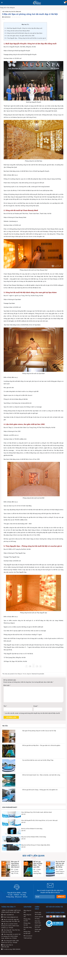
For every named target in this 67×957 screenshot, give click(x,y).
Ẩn (28, 24)
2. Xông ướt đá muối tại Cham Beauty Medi (17, 30)
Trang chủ (3, 7)
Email (36, 706)
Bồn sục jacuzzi (28, 935)
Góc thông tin (11, 7)
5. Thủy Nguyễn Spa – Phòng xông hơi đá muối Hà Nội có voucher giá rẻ (25, 38)
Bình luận (6, 685)
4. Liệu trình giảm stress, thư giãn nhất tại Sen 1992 (19, 35)
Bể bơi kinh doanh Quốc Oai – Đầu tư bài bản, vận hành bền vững (41, 775)
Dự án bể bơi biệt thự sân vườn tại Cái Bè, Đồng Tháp (37, 760)
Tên (5, 706)
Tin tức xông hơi (16, 11)
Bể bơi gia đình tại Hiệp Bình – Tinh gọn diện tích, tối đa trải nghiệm (41, 745)
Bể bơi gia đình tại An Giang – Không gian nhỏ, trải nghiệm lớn (40, 789)
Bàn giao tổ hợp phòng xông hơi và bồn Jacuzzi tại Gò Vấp (39, 730)
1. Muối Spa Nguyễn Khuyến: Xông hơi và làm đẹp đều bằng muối (23, 28)
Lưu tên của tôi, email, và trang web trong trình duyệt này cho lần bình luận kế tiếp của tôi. (32, 713)
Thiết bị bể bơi (28, 938)
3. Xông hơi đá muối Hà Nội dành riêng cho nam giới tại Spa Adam (23, 33)
